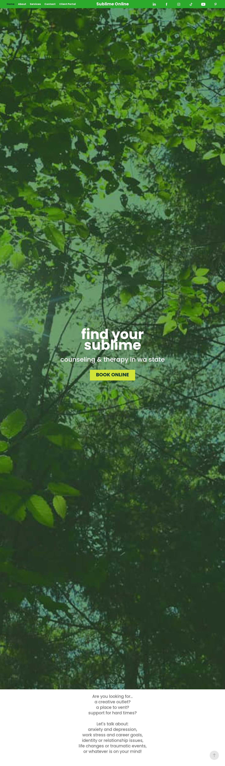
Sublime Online (112, 4)
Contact (50, 4)
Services (35, 4)
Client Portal (67, 4)
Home (10, 4)
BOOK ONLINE (112, 375)
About (22, 4)
